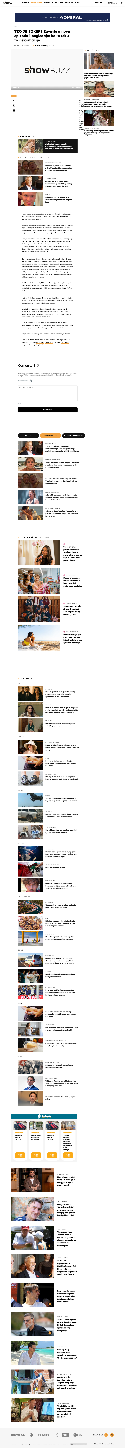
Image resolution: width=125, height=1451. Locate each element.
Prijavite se (47, 410)
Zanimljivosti (36, 3)
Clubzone (78, 3)
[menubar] (122, 3)
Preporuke (59, 3)
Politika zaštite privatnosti (49, 1444)
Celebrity (25, 3)
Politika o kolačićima (63, 1444)
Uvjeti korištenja (36, 1444)
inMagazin (69, 3)
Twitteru (56, 342)
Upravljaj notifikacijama (79, 1444)
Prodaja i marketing (24, 1444)
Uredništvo (14, 1444)
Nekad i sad (48, 3)
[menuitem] (122, 3)
